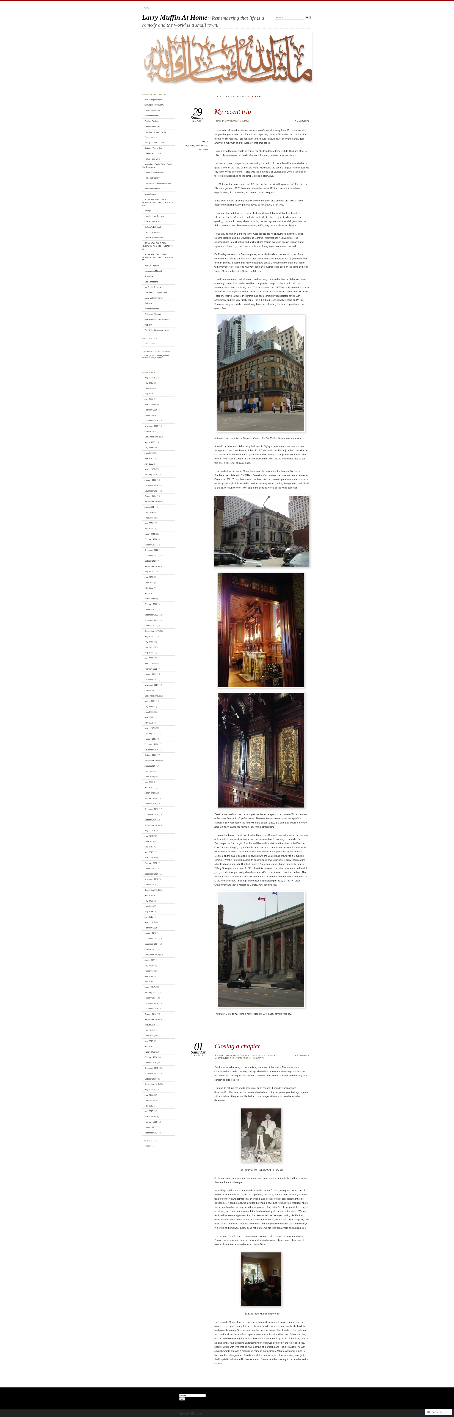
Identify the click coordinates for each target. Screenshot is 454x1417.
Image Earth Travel (153, 153)
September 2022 (152, 631)
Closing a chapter (237, 1046)
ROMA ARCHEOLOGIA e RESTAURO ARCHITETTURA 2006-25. (157, 246)
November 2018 (151, 879)
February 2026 (151, 410)
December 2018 (151, 874)
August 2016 (150, 1025)
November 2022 (151, 620)
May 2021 (149, 717)
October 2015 (150, 1079)
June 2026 (149, 388)
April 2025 (149, 464)
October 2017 (150, 949)
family (248, 1055)
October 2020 (150, 755)
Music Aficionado (152, 116)
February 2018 (151, 928)
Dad (242, 1055)
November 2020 (151, 750)
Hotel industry (259, 1055)
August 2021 (150, 701)
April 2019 (149, 852)
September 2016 (152, 1019)
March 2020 (150, 793)
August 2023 (150, 572)
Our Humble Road (152, 221)
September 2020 (152, 760)
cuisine (191, 146)
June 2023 (149, 582)
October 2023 (150, 561)
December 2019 (151, 809)
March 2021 (150, 728)
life (200, 149)
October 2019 (150, 820)
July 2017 (149, 965)
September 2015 (152, 1084)
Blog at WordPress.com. (191, 1413)
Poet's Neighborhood (153, 99)
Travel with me (151, 137)
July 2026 (149, 383)
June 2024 (149, 518)
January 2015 (150, 1127)
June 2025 (149, 453)
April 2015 (149, 1111)
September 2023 (152, 566)
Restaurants (258, 1058)
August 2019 (150, 831)
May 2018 (149, 912)
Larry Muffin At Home (174, 17)
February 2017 (151, 992)
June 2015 (149, 1100)
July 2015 (149, 1095)
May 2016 (149, 1041)
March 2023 (150, 599)
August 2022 (150, 636)
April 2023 (149, 593)
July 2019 (149, 836)
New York (230, 1058)
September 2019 (152, 825)
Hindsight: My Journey (154, 216)
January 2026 (150, 415)
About (147, 8)
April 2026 (149, 399)
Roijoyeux (149, 276)
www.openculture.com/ (154, 105)
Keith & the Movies (152, 126)
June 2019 (149, 841)
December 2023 (151, 550)
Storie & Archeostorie (154, 238)
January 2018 (150, 933)
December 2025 (151, 421)
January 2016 (150, 1062)
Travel (205, 149)
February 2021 (151, 734)
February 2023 (151, 604)
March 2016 (150, 1052)
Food (197, 146)
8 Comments (303, 121)
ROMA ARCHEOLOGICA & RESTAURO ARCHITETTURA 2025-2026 (157, 202)
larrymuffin (231, 121)
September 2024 (152, 501)
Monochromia (150, 194)
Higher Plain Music (152, 110)
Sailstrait (148, 303)
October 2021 (150, 690)
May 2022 (149, 652)
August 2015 (150, 1089)
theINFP (148, 325)
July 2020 (149, 771)
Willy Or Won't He (152, 232)
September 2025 (152, 437)
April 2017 (149, 982)
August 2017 (150, 960)
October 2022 (150, 626)
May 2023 (149, 588)
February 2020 (151, 798)
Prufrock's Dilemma (153, 314)
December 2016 (151, 1003)
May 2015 (149, 1106)
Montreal (244, 121)
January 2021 (150, 739)
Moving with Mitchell (153, 271)
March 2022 (150, 663)
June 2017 (149, 971)
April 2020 (149, 787)
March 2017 (150, 987)
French (204, 146)
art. (185, 146)
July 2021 (149, 707)
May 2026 (149, 394)
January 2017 (150, 998)
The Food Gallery (152, 178)
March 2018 (150, 922)
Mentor (271, 1055)
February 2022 (151, 669)
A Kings (148, 211)
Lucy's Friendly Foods (154, 172)
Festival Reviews (152, 121)
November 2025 (151, 426)
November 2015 (151, 1073)
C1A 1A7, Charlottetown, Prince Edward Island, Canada (155, 356)
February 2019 (151, 863)
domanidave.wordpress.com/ (157, 319)
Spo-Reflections (151, 282)
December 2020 (151, 744)
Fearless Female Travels (155, 132)
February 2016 (151, 1057)
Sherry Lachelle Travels (155, 143)
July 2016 (149, 1030)
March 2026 (150, 404)
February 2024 (151, 539)
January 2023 (150, 609)
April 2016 (149, 1046)
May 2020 (149, 782)
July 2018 (149, 901)
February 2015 (151, 1122)
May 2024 (149, 523)
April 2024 (149, 529)
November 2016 (151, 1009)
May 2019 (149, 847)
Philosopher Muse (152, 189)
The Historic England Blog (156, 292)
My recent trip (233, 111)
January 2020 (150, 804)
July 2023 (149, 577)
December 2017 (151, 939)
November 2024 (151, 491)
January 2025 (150, 480)
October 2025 (150, 431)
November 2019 (151, 814)
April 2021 (149, 723)
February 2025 (151, 474)
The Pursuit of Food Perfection (158, 183)
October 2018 (150, 884)
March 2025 (150, 469)
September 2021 (152, 696)
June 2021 (149, 712)
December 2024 (151, 485)
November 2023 (151, 555)
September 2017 (152, 955)
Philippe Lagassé (152, 265)
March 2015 (150, 1117)
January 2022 (150, 674)
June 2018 (149, 906)
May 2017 (149, 976)
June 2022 (149, 647)
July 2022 (149, 642)
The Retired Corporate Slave (157, 330)
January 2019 (150, 868)
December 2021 (151, 679)
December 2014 (151, 1133)
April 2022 (149, 658)
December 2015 (151, 1068)
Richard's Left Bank (153, 227)
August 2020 (150, 766)
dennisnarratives (152, 309)
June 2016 (149, 1036)
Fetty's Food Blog (152, 159)
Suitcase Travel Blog (153, 148)
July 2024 (149, 512)
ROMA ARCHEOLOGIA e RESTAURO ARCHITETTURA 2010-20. (157, 257)
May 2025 (149, 458)
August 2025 (150, 442)
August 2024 (150, 507)
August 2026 (150, 377)
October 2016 (150, 1014)
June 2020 (149, 777)
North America (243, 1058)
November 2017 (151, 944)
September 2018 (152, 890)
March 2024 (150, 534)
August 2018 (150, 895)
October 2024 (150, 496)
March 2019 (150, 857)
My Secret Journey (153, 287)
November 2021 (151, 685)
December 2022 (151, 615)
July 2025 (149, 448)
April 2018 (149, 917)
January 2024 (150, 545)
